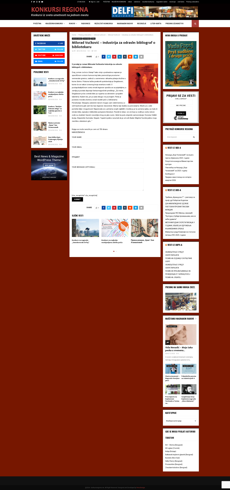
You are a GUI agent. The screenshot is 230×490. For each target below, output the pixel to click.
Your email (77, 147)
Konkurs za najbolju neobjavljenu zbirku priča (111, 241)
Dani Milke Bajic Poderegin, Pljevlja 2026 (55, 139)
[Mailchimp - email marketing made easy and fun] (181, 118)
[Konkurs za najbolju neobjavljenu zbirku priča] (40, 95)
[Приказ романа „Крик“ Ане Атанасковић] (40, 126)
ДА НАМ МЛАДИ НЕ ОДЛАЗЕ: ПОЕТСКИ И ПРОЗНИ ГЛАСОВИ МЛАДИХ (177, 207)
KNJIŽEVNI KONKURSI (119, 2)
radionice (137, 2)
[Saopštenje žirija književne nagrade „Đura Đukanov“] (188, 389)
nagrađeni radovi (161, 2)
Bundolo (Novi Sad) (172, 458)
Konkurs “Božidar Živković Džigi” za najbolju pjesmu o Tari (55, 109)
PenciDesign (141, 487)
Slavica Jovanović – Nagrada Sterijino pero (172, 378)
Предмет (76, 157)
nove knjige (86, 38)
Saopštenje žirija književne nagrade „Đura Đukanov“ (188, 398)
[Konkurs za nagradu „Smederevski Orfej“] (40, 82)
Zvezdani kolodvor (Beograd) (176, 467)
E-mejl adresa (181, 99)
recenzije (172, 2)
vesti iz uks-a (174, 190)
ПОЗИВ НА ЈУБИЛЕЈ (173, 277)
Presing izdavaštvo (192, 2)
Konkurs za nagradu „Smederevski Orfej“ (80, 241)
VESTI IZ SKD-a (174, 147)
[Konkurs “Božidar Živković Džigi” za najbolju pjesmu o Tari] (40, 109)
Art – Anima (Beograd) (174, 445)
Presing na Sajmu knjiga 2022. (180, 287)
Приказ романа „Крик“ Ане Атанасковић (142, 241)
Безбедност (170, 174)
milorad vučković (77, 38)
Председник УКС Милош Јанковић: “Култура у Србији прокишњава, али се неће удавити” (180, 216)
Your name (77, 137)
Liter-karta (181, 2)
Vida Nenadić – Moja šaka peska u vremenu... (179, 349)
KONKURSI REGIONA (59, 9)
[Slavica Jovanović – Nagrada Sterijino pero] (172, 369)
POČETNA (106, 2)
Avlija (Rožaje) (170, 451)
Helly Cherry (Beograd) (173, 461)
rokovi (130, 2)
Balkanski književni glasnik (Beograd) (179, 455)
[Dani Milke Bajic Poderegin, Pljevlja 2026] (40, 140)
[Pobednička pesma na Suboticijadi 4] (188, 369)
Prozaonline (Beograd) (173, 464)
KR (75, 51)
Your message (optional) (83, 167)
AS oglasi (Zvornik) (172, 448)
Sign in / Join (94, 2)
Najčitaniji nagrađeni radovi (179, 318)
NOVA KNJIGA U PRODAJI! (176, 35)
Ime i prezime (181, 105)
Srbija (93, 38)
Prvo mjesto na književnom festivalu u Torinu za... (172, 400)
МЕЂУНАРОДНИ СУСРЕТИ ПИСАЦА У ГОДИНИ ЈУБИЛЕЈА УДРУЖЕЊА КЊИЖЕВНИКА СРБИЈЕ (180, 225)
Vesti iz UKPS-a (175, 244)
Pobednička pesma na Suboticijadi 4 (188, 377)
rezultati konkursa (148, 2)
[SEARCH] (193, 137)
